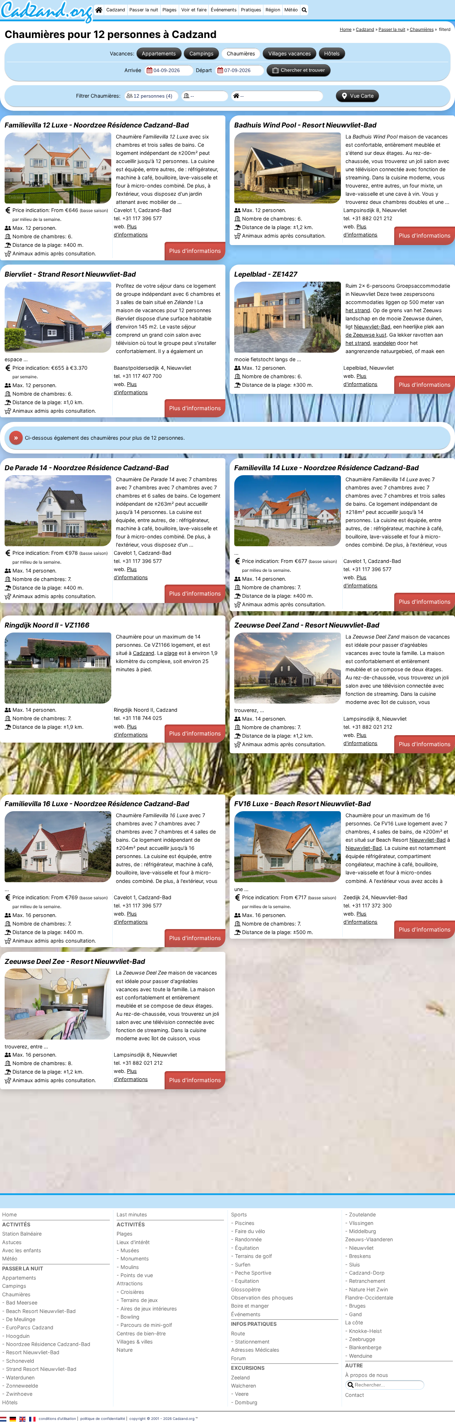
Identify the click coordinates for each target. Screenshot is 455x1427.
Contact (354, 1395)
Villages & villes (135, 1342)
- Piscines (243, 1223)
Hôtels (332, 53)
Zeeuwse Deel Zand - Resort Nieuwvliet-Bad (306, 625)
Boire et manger (250, 1306)
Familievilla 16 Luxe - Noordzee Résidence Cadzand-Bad (97, 803)
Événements (224, 9)
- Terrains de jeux (137, 1300)
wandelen (384, 343)
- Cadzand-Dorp (365, 1273)
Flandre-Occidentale (369, 1298)
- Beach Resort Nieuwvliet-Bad (39, 1311)
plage (170, 653)
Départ (204, 70)
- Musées (128, 1250)
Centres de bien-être (141, 1333)
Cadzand (115, 9)
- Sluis (352, 1264)
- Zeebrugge (360, 1339)
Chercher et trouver (303, 70)
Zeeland (240, 1377)
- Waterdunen (18, 1377)
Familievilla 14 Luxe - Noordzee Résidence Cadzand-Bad (326, 467)
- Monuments (133, 1258)
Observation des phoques (262, 1298)
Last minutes (132, 1214)
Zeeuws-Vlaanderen (369, 1239)
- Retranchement (365, 1281)
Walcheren (243, 1386)
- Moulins (128, 1267)
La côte (354, 1322)
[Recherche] (304, 10)
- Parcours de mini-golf (144, 1325)
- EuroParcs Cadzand (27, 1327)
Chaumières (241, 53)
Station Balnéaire (22, 1234)
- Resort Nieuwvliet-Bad (30, 1352)
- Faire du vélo (248, 1231)
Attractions (130, 1283)
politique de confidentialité (102, 1418)
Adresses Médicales (255, 1350)
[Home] (99, 10)
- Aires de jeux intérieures (147, 1309)
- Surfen (240, 1264)
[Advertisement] (213, 774)
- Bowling (128, 1317)
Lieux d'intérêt (133, 1242)
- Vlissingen (359, 1223)
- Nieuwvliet (359, 1248)
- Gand (353, 1314)
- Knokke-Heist (363, 1331)
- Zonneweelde (20, 1386)
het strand (358, 310)
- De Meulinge (18, 1319)
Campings (201, 53)
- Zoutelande (360, 1214)
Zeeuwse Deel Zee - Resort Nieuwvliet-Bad (75, 961)
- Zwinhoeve (17, 1394)
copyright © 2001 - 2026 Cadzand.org (161, 1418)
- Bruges (355, 1306)
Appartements (159, 53)
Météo (291, 9)
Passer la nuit (143, 9)
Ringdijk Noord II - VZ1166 (47, 625)
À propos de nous (366, 1375)
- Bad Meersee (19, 1303)
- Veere (239, 1394)
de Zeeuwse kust (366, 335)
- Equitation (245, 1281)
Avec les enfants (21, 1250)
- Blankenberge (363, 1347)
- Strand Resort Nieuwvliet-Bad (39, 1369)
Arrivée (133, 70)
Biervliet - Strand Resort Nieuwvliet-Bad (70, 274)
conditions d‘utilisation (57, 1418)
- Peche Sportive (251, 1273)
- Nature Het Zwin (366, 1289)
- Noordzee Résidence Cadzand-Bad (46, 1344)
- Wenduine (358, 1356)
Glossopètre (246, 1289)
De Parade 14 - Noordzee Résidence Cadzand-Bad (86, 467)
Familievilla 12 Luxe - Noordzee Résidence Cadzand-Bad (97, 125)
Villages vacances (289, 53)
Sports (239, 1214)
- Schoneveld (18, 1361)
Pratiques (251, 9)
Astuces (12, 1242)
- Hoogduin (16, 1336)
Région (273, 9)
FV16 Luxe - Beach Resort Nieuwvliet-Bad (302, 803)
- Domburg (244, 1402)
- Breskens (358, 1256)
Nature (125, 1350)
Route (238, 1333)
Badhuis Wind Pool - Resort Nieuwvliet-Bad (305, 125)
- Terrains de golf (251, 1256)
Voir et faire (194, 9)
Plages (169, 9)
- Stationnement (250, 1342)
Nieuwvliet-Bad (372, 327)
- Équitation (245, 1248)
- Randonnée (246, 1239)
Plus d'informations (195, 250)
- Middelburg (360, 1231)
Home (9, 1214)
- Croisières (130, 1292)
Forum (238, 1358)
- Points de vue (135, 1275)
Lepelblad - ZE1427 (265, 274)
